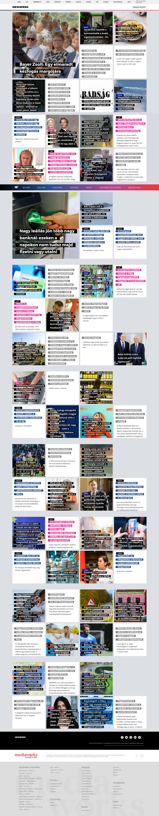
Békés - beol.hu (24, 776)
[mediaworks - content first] (26, 755)
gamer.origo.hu (87, 778)
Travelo (78, 2)
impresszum (132, 743)
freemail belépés (139, 7)
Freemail (68, 2)
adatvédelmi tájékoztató (96, 743)
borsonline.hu (86, 810)
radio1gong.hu (118, 805)
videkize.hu (85, 796)
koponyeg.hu (117, 789)
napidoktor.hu (86, 783)
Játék (129, 2)
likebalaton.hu (86, 781)
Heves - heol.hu (24, 794)
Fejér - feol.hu (24, 786)
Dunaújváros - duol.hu (26, 783)
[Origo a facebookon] (122, 737)
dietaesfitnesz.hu (87, 791)
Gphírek (88, 2)
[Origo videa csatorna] (135, 737)
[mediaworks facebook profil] (136, 756)
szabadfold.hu (55, 786)
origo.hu (53, 791)
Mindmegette (37, 2)
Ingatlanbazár (117, 2)
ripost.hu (116, 767)
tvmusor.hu (85, 799)
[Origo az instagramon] (130, 737)
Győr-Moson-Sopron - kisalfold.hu (30, 789)
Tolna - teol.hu (24, 809)
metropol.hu (117, 770)
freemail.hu (117, 786)
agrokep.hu (54, 805)
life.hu (115, 772)
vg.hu (52, 802)
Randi (106, 2)
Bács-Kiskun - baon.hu (26, 771)
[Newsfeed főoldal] (20, 737)
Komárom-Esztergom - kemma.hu (30, 799)
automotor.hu (86, 773)
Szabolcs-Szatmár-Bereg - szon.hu (31, 807)
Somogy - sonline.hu (26, 804)
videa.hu (116, 791)
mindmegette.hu (87, 786)
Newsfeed (57, 2)
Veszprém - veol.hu (56, 770)
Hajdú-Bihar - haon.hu (26, 791)
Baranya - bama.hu (25, 773)
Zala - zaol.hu (55, 772)
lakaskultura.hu (87, 776)
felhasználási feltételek (111, 743)
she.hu (115, 775)
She (97, 2)
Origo (19, 2)
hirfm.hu (116, 808)
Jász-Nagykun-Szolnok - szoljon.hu (31, 796)
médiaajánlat (140, 743)
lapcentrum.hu (118, 794)
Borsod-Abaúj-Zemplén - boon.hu (30, 778)
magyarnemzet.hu (56, 783)
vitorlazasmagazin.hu (89, 794)
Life (27, 2)
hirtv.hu (52, 789)
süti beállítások (123, 743)
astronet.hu (85, 771)
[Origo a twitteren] (126, 737)
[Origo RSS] (139, 737)
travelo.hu (85, 789)
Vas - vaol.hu (54, 767)
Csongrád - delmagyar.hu (27, 781)
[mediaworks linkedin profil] (142, 756)
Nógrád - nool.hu (25, 802)
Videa (47, 2)
